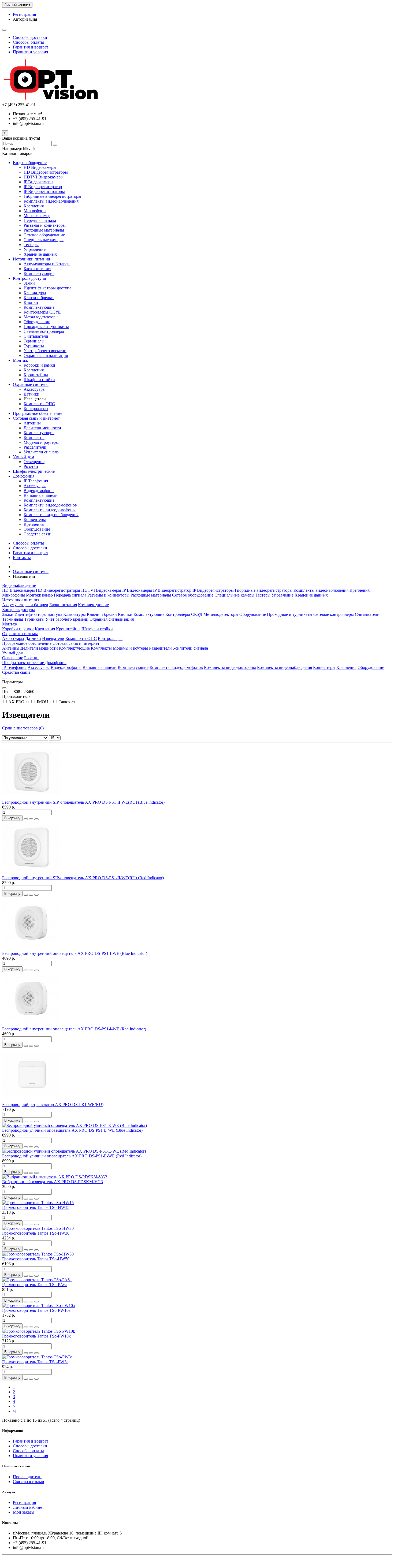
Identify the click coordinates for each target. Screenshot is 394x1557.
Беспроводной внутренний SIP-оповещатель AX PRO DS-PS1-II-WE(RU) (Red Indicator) (83, 878)
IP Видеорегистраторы (44, 191)
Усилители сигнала (41, 452)
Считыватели (36, 336)
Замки (29, 283)
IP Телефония (36, 481)
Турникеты (34, 346)
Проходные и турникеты (46, 326)
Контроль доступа (29, 278)
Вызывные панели (41, 495)
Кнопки (31, 302)
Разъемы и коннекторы (45, 225)
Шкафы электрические (34, 471)
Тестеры (31, 244)
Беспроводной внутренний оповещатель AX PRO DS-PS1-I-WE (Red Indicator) (74, 1029)
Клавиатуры (35, 292)
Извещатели (53, 638)
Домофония (23, 476)
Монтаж (20, 360)
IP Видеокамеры (38, 182)
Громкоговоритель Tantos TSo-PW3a (35, 1361)
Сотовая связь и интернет (36, 418)
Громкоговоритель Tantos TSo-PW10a (36, 1310)
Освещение (34, 461)
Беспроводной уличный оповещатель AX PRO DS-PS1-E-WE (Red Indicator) (72, 1156)
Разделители (35, 447)
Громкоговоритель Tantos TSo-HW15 (35, 1207)
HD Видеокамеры (40, 167)
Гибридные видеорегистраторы (52, 196)
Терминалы (34, 341)
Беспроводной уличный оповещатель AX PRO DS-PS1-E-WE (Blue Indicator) (72, 1130)
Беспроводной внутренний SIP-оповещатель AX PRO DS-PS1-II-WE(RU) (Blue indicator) (83, 802)
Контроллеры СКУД (42, 312)
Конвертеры (35, 519)
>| (14, 1411)
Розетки (31, 466)
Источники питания (31, 259)
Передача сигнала (40, 220)
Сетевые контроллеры (44, 331)
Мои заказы (23, 1512)
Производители (27, 1476)
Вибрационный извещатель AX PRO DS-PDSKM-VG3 (52, 1181)
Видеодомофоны (39, 490)
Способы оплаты (28, 42)
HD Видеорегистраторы (46, 172)
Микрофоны (35, 210)
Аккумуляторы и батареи (47, 264)
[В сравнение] (36, 819)
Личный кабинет (28, 1507)
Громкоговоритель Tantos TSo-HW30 (35, 1233)
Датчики (31, 394)
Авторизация (25, 19)
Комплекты (34, 437)
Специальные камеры (44, 239)
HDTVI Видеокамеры (44, 177)
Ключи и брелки (39, 297)
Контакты (22, 557)
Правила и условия (30, 52)
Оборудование (37, 321)
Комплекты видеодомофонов (50, 505)
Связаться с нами (28, 1481)
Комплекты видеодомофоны (50, 510)
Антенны (32, 423)
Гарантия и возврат (30, 47)
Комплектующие (39, 273)
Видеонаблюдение (30, 162)
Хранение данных (40, 254)
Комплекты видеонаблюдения (51, 201)
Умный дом (23, 457)
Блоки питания (37, 268)
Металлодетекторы (41, 317)
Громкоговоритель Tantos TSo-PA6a (34, 1284)
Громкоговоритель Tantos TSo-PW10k (36, 1336)
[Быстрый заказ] (26, 819)
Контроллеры (36, 408)
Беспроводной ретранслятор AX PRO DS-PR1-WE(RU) (52, 1104)
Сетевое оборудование (44, 235)
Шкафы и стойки (39, 379)
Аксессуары (35, 389)
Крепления (34, 206)
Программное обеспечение (37, 413)
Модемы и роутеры (41, 442)
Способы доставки (30, 37)
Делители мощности (42, 428)
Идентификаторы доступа (47, 288)
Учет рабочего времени (45, 350)
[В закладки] (31, 819)
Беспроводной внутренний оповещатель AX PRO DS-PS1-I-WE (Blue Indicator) (74, 953)
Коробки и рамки (39, 365)
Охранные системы (31, 384)
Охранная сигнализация (46, 355)
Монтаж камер (37, 215)
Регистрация (24, 14)
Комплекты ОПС (39, 403)
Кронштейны (36, 375)
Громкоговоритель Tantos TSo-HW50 (35, 1259)
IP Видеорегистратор (43, 186)
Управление (35, 249)
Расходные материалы (44, 230)
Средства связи (37, 534)
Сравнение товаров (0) (23, 728)
